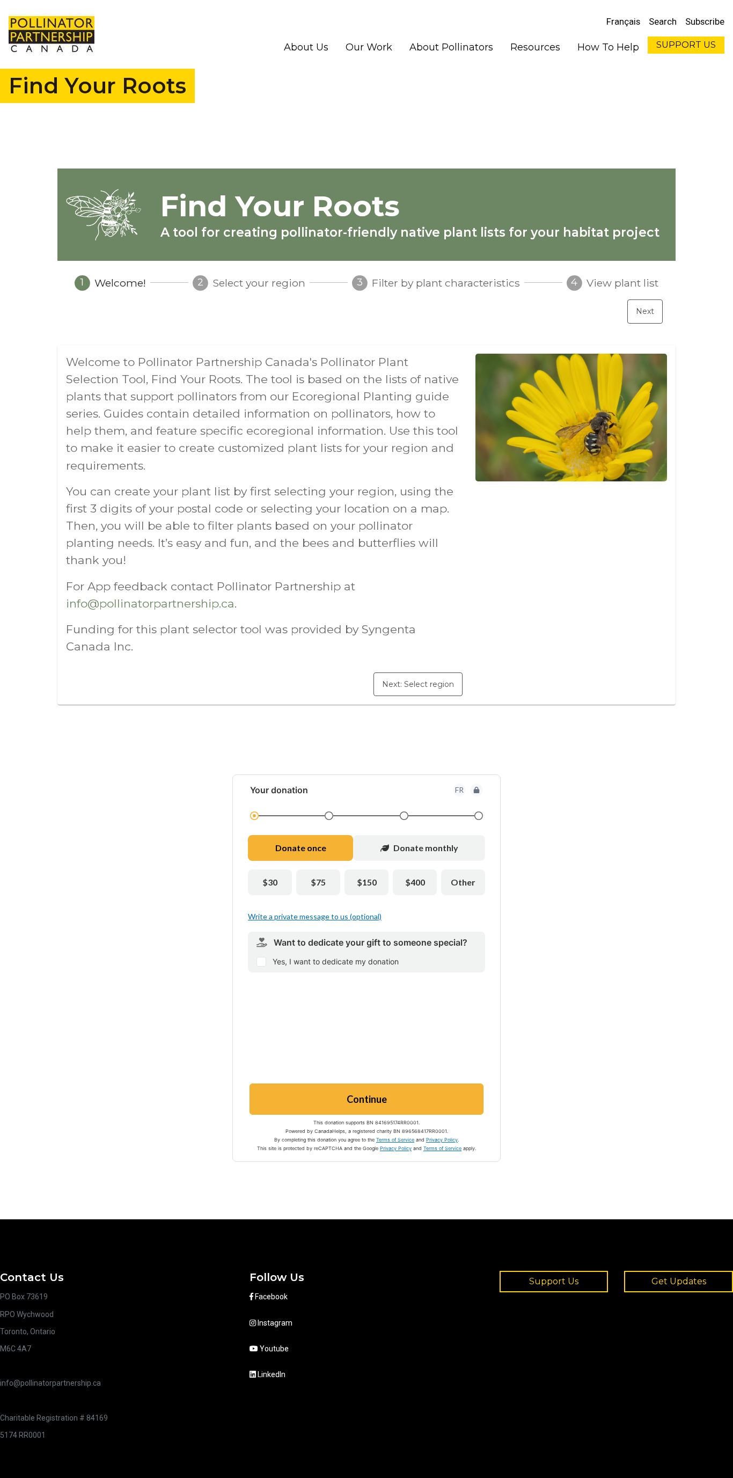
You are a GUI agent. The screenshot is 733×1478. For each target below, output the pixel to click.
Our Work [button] (369, 47)
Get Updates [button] (678, 1281)
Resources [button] (535, 47)
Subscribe (704, 21)
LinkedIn (270, 1374)
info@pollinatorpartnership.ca (150, 603)
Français (623, 21)
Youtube (273, 1348)
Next (645, 311)
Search (663, 21)
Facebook (270, 1296)
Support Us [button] (553, 1281)
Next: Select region (418, 684)
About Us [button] (306, 47)
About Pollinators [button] (451, 47)
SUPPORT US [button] (686, 45)
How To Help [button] (608, 47)
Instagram (274, 1323)
